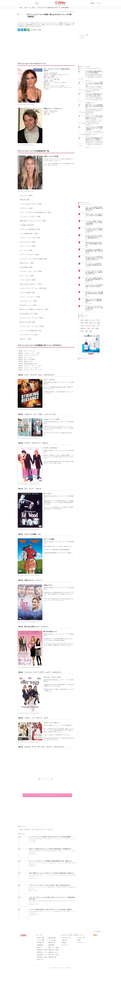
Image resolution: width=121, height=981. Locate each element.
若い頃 (82, 325)
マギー (30, 841)
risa (86, 80)
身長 (82, 323)
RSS (97, 935)
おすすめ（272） (71, 11)
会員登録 (92, 3)
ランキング (50, 829)
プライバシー (80, 942)
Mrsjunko (31, 890)
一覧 (32, 829)
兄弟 (93, 328)
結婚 (87, 320)
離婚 (97, 328)
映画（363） (64, 11)
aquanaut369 (31, 904)
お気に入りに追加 (37, 29)
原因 (91, 331)
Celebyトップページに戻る (47, 795)
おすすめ (27, 829)
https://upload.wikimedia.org (27, 104)
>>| (51, 779)
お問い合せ (64, 940)
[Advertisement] (33, 45)
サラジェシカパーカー (40, 829)
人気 (98, 325)
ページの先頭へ (97, 931)
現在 (82, 320)
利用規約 (64, 942)
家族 (99, 323)
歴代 (82, 331)
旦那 (94, 325)
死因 (89, 328)
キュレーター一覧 (66, 937)
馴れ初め (83, 328)
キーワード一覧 (81, 937)
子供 (98, 320)
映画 (21, 829)
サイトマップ (65, 945)
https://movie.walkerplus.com (27, 191)
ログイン (99, 3)
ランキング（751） (57, 11)
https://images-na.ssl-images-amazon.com (30, 409)
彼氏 (87, 331)
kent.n (30, 853)
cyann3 (30, 866)
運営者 (79, 940)
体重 (87, 323)
